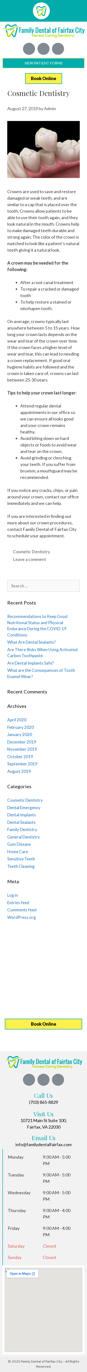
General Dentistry (23, 836)
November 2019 (22, 749)
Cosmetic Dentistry (31, 551)
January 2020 (19, 734)
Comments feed (21, 909)
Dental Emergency (23, 807)
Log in (12, 895)
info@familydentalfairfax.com (43, 1144)
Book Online (43, 78)
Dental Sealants (21, 822)
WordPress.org (21, 917)
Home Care (17, 851)
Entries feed (18, 902)
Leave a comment (29, 559)
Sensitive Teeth (21, 858)
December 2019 (21, 741)
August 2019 (19, 771)
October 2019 (20, 756)
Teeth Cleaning (21, 866)
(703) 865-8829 (43, 1102)
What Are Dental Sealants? (31, 642)
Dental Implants (21, 814)
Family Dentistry (22, 829)
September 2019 (22, 763)
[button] (81, 11)
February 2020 (20, 727)
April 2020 (16, 719)
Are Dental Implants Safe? (30, 663)
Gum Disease (19, 844)
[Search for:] (43, 585)
